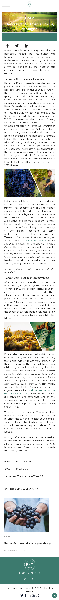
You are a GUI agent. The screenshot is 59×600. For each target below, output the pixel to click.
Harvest (29, 18)
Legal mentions (29, 573)
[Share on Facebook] (7, 45)
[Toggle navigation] (6, 4)
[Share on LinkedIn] (26, 45)
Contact (29, 579)
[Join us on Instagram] (37, 595)
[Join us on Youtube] (33, 595)
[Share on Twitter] (17, 45)
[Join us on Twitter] (21, 595)
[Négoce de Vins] (29, 4)
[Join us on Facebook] (25, 595)
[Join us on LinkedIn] (29, 595)
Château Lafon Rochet (33, 240)
